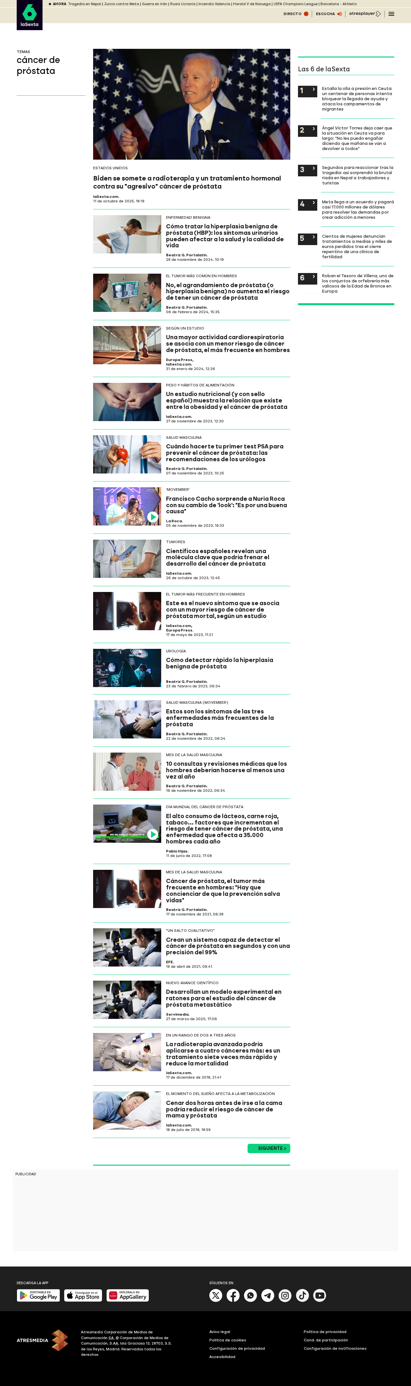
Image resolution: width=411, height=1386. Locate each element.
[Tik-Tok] (302, 1300)
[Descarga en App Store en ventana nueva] (83, 1300)
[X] (216, 1300)
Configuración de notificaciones (335, 1348)
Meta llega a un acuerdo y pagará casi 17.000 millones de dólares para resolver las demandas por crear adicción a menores (358, 209)
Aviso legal (219, 1331)
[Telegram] (268, 1300)
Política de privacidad (325, 1331)
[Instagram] (285, 1300)
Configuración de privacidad (237, 1348)
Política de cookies (227, 1340)
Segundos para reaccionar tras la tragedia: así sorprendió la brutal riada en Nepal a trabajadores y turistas (357, 175)
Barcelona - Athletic (338, 4)
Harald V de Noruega (252, 4)
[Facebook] (233, 1300)
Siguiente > (272, 1148)
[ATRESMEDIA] (45, 1344)
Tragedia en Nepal (84, 4)
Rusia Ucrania (183, 4)
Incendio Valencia (214, 4)
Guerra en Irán (154, 4)
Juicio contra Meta (121, 4)
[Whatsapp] (250, 1300)
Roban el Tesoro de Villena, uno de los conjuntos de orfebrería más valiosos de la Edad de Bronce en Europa (358, 283)
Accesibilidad (222, 1357)
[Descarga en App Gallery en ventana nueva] (127, 1300)
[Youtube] (320, 1300)
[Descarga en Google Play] (38, 1300)
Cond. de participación (326, 1340)
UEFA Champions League (296, 4)
